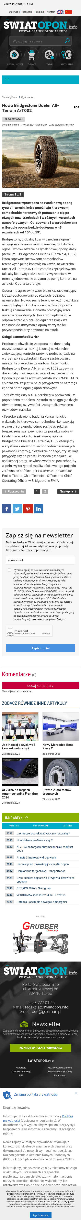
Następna (67, 491)
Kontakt (51, 11)
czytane (67, 825)
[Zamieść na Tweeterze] (17, 508)
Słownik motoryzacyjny (60, 1071)
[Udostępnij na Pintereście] (28, 508)
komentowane (40, 825)
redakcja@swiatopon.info (46, 1007)
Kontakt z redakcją (21, 1071)
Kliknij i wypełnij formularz (40, 1048)
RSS (21, 1075)
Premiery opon (14, 119)
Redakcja (27, 11)
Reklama (39, 11)
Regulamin (59, 1075)
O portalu (21, 1067)
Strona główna (9, 97)
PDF (76, 107)
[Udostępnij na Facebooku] (6, 508)
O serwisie (14, 11)
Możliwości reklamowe (60, 1067)
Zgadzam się (42, 1215)
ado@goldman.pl (46, 1011)
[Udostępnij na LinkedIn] (38, 508)
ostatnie (14, 825)
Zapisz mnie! (41, 648)
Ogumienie (27, 97)
